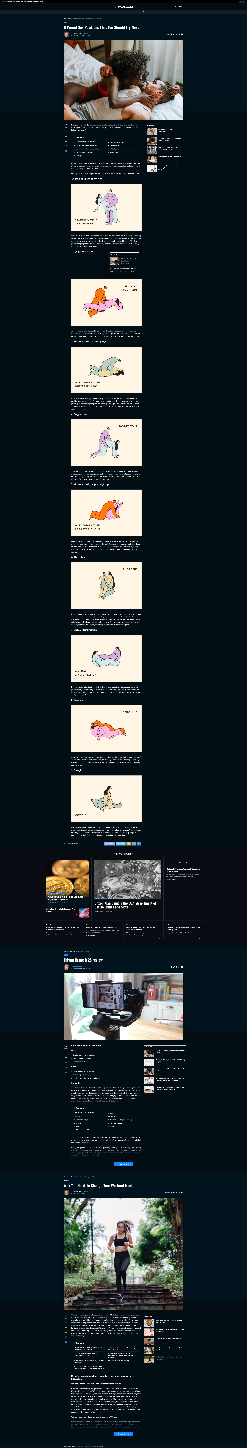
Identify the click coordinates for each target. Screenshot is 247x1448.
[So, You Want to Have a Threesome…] (152, 131)
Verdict (78, 1126)
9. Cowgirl (79, 156)
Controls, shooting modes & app (121, 1120)
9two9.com (123, 7)
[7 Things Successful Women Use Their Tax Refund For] (149, 1053)
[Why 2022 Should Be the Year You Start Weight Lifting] (152, 150)
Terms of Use (39, 1)
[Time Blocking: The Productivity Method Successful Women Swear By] (149, 1089)
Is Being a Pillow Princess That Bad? (170, 157)
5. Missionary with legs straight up (87, 149)
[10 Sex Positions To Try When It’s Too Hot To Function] (149, 1332)
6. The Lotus (114, 149)
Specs (112, 1126)
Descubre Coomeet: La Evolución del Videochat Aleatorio (62, 928)
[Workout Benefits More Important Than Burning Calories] (149, 1359)
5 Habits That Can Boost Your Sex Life (123, 268)
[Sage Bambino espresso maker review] (149, 1341)
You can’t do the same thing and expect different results (123, 1349)
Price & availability (116, 1123)
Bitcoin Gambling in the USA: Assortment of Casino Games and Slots (125, 905)
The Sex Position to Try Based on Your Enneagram (129, 261)
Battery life (79, 1123)
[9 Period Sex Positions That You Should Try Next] (152, 141)
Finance (51, 893)
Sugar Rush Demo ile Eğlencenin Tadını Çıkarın (61, 910)
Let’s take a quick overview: (85, 1112)
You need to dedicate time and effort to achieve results (89, 1362)
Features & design (82, 1120)
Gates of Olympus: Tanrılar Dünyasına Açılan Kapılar (183, 870)
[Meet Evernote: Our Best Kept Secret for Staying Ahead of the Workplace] (149, 1080)
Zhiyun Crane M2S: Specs (85, 1130)
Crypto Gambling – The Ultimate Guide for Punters (65, 898)
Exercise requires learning (120, 1361)
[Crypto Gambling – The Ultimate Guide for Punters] (67, 883)
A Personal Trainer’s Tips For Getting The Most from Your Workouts (168, 168)
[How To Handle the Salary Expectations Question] (149, 1350)
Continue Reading (123, 1164)
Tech (63, 893)
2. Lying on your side (117, 142)
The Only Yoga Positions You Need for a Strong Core (183, 928)
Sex (65, 22)
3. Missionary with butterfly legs (86, 145)
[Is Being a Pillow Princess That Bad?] (152, 159)
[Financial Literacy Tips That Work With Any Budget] (149, 1062)
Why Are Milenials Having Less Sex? (122, 272)
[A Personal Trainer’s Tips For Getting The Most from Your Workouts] (152, 168)
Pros (112, 1113)
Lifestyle (57, 893)
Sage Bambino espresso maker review (169, 1339)
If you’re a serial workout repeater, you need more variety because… (88, 1348)
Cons (78, 1116)
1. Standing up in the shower (85, 141)
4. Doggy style (115, 145)
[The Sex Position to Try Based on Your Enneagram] (115, 261)
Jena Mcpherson (77, 33)
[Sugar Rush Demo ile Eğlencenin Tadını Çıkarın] (84, 913)
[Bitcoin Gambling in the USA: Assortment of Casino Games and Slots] (127, 879)
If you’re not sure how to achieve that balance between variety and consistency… (89, 1367)
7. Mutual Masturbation (84, 152)
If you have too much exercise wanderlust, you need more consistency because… (122, 1355)
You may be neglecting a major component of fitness (85, 1354)
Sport (168, 924)
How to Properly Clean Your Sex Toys (102, 927)
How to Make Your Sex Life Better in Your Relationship (141, 928)
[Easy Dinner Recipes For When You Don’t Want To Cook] (149, 1323)
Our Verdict (114, 1116)
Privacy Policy (27, 1)
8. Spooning (114, 152)
